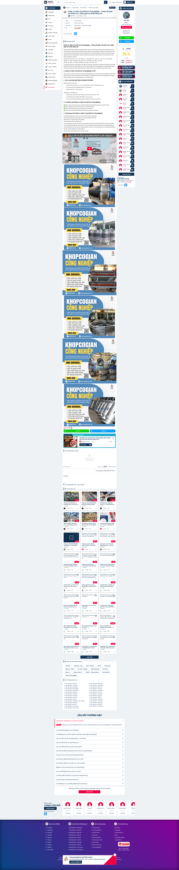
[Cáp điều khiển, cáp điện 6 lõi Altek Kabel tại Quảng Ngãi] (107, 578)
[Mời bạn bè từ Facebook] (125, 185)
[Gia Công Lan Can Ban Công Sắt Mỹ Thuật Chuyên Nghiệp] (89, 517)
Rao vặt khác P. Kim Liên (96, 692)
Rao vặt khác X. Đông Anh (72, 702)
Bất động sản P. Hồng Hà (75, 844)
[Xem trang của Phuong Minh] (101, 508)
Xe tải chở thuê (95, 832)
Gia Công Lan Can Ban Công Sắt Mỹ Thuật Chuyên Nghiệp (89, 524)
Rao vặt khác (83, 7)
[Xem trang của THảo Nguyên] (65, 590)
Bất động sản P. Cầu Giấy (75, 830)
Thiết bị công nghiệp (93, 7)
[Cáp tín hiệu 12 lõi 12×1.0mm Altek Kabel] (89, 599)
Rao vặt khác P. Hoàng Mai (97, 690)
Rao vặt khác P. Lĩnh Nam (72, 694)
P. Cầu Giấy (49, 832)
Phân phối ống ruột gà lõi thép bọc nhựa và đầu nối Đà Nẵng (107, 565)
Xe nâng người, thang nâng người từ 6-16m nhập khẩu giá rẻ (107, 606)
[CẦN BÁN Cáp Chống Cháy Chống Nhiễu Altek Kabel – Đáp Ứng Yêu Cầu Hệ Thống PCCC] (70, 441)
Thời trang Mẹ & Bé (96, 847)
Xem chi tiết (83, 444)
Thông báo (117, 830)
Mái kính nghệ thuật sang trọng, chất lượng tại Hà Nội (70, 524)
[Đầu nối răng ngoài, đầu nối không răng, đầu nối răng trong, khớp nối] (71, 599)
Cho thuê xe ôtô (96, 827)
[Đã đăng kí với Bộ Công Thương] (124, 846)
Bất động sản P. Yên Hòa (75, 837)
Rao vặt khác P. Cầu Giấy (71, 685)
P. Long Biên (49, 827)
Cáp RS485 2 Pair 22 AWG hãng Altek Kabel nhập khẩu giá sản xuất (107, 647)
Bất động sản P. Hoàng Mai (75, 827)
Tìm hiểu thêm (128, 182)
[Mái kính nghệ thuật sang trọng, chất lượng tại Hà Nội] (71, 517)
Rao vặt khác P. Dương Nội (72, 687)
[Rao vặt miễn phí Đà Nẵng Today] (126, 69)
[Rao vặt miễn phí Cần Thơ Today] (126, 73)
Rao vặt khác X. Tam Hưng (72, 706)
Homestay (94, 835)
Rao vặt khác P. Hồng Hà (71, 692)
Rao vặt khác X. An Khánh (97, 701)
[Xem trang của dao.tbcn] (101, 611)
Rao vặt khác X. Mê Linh (71, 704)
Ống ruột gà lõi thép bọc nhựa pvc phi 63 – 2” (89, 626)
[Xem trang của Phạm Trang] (65, 570)
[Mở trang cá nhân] (121, 86)
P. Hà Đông (49, 844)
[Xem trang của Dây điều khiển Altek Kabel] (83, 611)
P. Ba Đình (48, 842)
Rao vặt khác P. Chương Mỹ (97, 685)
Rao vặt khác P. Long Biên (97, 694)
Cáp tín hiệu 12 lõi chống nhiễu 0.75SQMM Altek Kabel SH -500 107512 (89, 647)
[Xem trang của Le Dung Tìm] (101, 631)
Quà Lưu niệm (95, 842)
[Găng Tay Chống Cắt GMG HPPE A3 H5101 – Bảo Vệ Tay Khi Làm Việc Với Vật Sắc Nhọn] (89, 537)
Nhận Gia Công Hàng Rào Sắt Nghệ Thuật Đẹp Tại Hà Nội (89, 503)
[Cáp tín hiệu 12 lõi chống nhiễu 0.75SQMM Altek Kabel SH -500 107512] (89, 640)
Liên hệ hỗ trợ (118, 840)
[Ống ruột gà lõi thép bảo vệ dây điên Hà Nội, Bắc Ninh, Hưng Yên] (71, 640)
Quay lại (112, 8)
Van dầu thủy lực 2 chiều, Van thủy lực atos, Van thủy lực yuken (71, 585)
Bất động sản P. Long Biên (75, 842)
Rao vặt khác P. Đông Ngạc (72, 688)
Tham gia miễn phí (76, 862)
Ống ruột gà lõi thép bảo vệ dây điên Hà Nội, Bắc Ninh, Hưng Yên (71, 647)
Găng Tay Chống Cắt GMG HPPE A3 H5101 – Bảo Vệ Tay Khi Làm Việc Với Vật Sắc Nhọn (89, 544)
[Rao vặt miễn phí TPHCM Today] (126, 78)
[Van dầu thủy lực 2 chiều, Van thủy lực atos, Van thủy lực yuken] (71, 578)
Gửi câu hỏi (89, 792)
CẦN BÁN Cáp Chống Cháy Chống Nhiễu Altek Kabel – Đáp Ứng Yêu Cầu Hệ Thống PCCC (95, 438)
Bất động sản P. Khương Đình (76, 849)
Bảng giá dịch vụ (119, 832)
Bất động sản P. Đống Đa (75, 835)
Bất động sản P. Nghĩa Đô (75, 832)
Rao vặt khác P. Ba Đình (71, 683)
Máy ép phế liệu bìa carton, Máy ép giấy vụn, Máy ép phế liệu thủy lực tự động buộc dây (89, 585)
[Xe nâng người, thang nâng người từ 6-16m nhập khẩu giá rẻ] (107, 599)
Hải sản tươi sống (96, 837)
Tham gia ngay (126, 174)
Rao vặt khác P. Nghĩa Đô (71, 695)
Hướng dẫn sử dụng (119, 837)
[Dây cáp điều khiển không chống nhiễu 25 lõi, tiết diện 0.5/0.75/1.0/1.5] (71, 619)
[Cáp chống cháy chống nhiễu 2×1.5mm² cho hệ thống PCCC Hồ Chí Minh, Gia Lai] (107, 517)
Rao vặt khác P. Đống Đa (96, 687)
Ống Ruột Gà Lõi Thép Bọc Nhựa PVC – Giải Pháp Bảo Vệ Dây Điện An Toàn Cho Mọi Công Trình (107, 503)
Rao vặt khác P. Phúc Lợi (71, 697)
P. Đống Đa (49, 837)
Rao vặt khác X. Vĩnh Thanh (72, 708)
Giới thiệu (117, 827)
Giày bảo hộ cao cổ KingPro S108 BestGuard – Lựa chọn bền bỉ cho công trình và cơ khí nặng (107, 544)
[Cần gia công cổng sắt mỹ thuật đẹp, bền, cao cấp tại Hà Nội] (71, 496)
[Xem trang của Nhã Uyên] (65, 549)
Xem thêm (89, 657)
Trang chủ (68, 7)
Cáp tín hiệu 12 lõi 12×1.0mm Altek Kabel (89, 606)
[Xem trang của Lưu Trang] (83, 570)
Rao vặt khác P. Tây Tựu (71, 699)
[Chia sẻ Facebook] (75, 33)
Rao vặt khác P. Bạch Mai (96, 683)
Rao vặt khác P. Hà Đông (96, 688)
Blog (116, 835)
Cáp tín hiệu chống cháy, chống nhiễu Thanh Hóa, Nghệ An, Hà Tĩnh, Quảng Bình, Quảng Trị (89, 565)
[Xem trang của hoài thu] (83, 549)
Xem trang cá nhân (126, 27)
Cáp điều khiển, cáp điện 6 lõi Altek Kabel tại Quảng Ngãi (107, 585)
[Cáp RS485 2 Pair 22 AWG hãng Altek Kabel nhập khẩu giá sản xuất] (107, 640)
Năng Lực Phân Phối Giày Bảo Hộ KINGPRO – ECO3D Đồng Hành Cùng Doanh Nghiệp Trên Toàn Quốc (71, 544)
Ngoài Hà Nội (75, 7)
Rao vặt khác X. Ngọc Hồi (96, 704)
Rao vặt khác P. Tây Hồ (96, 697)
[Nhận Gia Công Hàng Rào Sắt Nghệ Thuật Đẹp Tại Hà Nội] (89, 496)
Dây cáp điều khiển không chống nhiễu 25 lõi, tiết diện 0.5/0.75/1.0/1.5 (70, 626)
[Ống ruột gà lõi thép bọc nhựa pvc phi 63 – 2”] (89, 619)
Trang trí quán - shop (97, 840)
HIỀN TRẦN (126, 20)
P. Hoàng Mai (49, 830)
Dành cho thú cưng (96, 844)
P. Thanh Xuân (49, 849)
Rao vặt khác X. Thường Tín (97, 706)
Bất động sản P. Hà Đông (75, 840)
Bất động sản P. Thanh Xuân (76, 847)
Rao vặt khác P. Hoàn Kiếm (72, 690)
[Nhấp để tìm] (105, 2)
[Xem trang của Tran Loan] (65, 508)
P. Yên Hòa (48, 840)
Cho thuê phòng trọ (96, 830)
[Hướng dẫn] (58, 2)
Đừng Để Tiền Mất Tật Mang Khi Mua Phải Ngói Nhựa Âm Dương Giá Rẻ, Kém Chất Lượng (71, 565)
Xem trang (68, 813)
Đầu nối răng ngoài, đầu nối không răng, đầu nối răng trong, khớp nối (70, 606)
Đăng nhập (113, 466)
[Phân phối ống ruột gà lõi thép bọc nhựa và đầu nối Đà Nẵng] (107, 558)
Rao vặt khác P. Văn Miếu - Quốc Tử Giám (75, 701)
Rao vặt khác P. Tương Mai (97, 699)
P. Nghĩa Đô (49, 835)
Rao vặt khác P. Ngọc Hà (96, 695)
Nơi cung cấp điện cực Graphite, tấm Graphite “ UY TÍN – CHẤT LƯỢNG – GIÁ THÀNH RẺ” (107, 626)
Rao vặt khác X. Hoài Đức (96, 702)
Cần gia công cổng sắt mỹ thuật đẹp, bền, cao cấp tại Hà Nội (71, 503)
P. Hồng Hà (49, 847)
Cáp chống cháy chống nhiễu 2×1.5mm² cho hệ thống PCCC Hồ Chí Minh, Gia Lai (107, 524)
